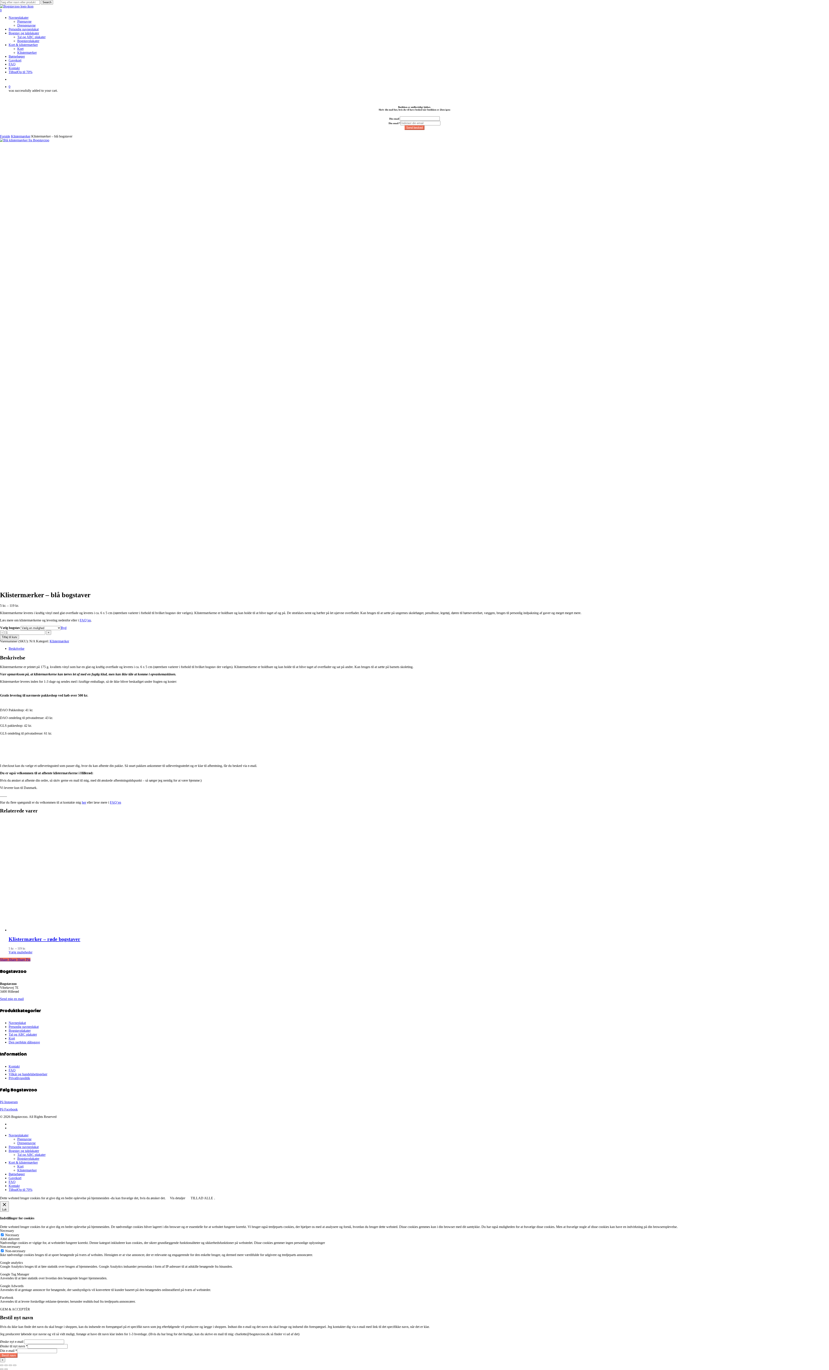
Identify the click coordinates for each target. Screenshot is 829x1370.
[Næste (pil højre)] (6, 1369)
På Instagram (9, 1102)
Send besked (414, 127)
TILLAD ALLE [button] (202, 1198)
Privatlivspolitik (19, 1078)
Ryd (63, 628)
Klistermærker (20, 136)
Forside (5, 136)
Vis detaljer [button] (177, 1198)
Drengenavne (26, 1143)
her (84, 802)
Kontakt (14, 1066)
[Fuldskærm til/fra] (6, 1365)
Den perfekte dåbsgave (24, 1042)
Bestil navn (9, 1355)
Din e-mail (8, 1351)
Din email (394, 118)
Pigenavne (24, 1139)
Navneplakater (18, 1135)
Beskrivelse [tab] (16, 648)
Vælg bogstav (10, 628)
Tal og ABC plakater (23, 1034)
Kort (12, 1038)
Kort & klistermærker (23, 1162)
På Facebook (9, 1109)
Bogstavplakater (20, 1030)
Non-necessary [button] (10, 1246)
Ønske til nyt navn (14, 1346)
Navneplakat (17, 1023)
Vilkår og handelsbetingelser (28, 1074)
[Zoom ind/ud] (1, 1365)
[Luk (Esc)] (14, 1365)
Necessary (12, 1235)
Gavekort (15, 1178)
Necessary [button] (7, 1231)
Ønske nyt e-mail (11, 1341)
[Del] (10, 1365)
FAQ (12, 1070)
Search (47, 2)
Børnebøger (17, 1174)
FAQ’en (85, 620)
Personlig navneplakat (24, 1027)
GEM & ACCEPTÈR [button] (15, 1309)
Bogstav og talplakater (24, 1151)
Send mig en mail (12, 999)
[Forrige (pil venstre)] (1, 1369)
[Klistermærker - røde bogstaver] (160, 930)
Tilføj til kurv (9, 637)
